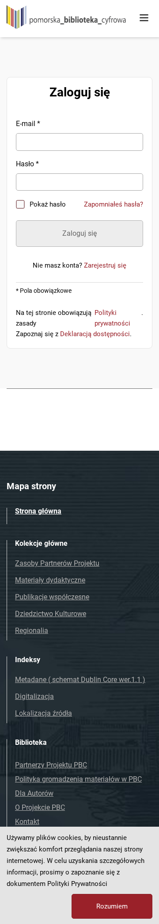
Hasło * (27, 164)
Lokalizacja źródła (43, 713)
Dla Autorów (34, 793)
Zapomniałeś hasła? (113, 204)
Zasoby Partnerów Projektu (57, 563)
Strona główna (38, 511)
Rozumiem (112, 906)
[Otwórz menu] (144, 18)
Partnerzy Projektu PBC (51, 765)
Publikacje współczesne (52, 597)
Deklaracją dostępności (95, 334)
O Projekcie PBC (40, 807)
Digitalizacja (34, 696)
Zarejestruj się (105, 265)
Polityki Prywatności (77, 884)
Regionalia (31, 630)
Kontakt (27, 821)
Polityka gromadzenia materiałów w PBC (78, 779)
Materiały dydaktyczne (50, 580)
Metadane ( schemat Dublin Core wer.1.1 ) (80, 679)
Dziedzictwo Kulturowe (50, 614)
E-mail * (28, 123)
